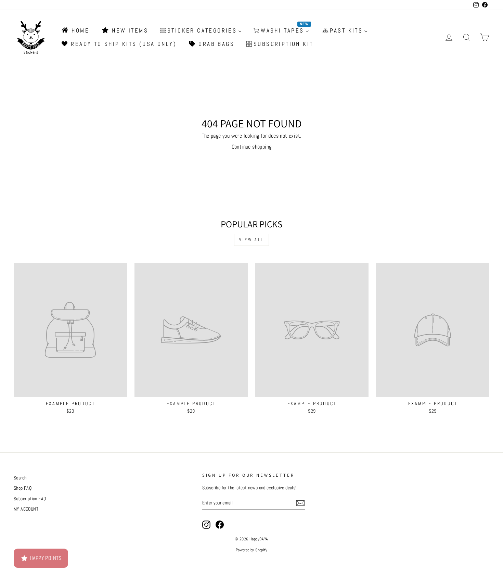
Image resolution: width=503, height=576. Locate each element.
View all (251, 239)
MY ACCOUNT (26, 509)
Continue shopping (252, 146)
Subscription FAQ (30, 499)
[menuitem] (75, 30)
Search (20, 478)
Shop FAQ (22, 488)
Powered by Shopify (251, 550)
